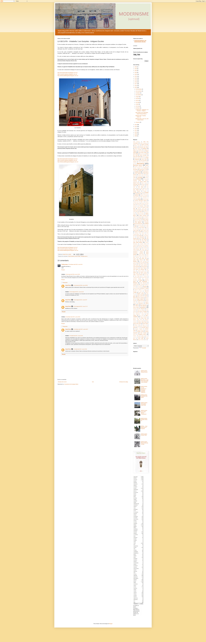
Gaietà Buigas (144, 209)
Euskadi (146, 192)
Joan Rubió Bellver (137, 242)
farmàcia (136, 195)
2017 (136, 83)
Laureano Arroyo (144, 277)
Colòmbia (139, 176)
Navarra (137, 304)
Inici (93, 381)
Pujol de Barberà (71, 256)
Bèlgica (147, 165)
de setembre (138, 94)
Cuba (134, 177)
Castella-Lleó (137, 172)
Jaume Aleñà (144, 228)
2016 (136, 85)
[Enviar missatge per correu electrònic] (74, 254)
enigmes (143, 184)
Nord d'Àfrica (135, 305)
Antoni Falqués (141, 151)
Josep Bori (135, 250)
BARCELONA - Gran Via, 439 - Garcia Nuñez (142, 119)
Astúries (134, 161)
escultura (135, 192)
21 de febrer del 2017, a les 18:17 (80, 329)
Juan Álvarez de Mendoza (138, 269)
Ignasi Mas (146, 220)
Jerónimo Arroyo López (139, 232)
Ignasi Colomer (145, 219)
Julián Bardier (136, 273)
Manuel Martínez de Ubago (141, 289)
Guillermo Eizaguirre (144, 216)
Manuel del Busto (136, 288)
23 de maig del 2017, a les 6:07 (80, 299)
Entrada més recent (62, 381)
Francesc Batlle (145, 199)
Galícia (140, 211)
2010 (136, 132)
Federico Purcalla (143, 195)
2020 (136, 78)
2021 (136, 76)
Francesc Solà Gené (142, 208)
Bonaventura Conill (143, 169)
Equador (145, 191)
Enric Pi (145, 188)
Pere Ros (141, 315)
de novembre (139, 91)
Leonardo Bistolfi (137, 278)
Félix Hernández (144, 196)
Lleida (140, 280)
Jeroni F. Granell (138, 231)
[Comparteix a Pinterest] (83, 254)
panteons (143, 307)
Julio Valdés (137, 276)
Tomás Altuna (144, 335)
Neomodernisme (144, 304)
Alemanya (135, 147)
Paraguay (135, 308)
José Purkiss (139, 247)
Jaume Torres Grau (144, 230)
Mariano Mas (141, 292)
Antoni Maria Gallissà (142, 152)
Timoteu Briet (136, 335)
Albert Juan (137, 145)
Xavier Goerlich (141, 339)
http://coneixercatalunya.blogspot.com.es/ (67, 74)
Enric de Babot (141, 185)
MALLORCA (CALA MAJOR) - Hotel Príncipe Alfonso (142, 113)
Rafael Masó (144, 318)
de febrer (138, 108)
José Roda (145, 247)
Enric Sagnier (136, 189)
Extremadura (137, 193)
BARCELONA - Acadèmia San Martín (144, 396)
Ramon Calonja (141, 320)
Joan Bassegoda (140, 236)
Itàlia (135, 226)
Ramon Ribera (145, 323)
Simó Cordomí (143, 332)
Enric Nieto (140, 188)
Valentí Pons (68, 285)
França (138, 199)
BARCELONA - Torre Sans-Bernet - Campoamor (144, 412)
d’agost (137, 96)
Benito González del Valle (141, 166)
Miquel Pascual (141, 300)
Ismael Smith (146, 224)
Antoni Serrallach (143, 155)
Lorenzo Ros (135, 284)
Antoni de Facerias (137, 149)
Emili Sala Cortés (136, 184)
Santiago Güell (140, 331)
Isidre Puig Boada (138, 224)
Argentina (137, 159)
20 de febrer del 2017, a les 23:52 (72, 316)
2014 (136, 124)
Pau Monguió (141, 308)
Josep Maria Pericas (138, 259)
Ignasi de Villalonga (138, 220)
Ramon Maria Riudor (142, 322)
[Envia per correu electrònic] (76, 254)
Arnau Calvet (144, 159)
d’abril (137, 104)
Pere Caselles (144, 312)
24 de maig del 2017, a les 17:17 (80, 306)
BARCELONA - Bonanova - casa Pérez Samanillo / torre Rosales (144, 380)
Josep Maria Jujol (143, 258)
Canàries (134, 170)
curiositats (140, 177)
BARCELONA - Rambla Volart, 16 (141, 116)
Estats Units (141, 192)
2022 (136, 74)
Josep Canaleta (142, 250)
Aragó (147, 157)
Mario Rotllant (140, 295)
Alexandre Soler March (144, 147)
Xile (146, 339)
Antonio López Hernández (139, 157)
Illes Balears (138, 222)
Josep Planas (136, 265)
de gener (138, 122)
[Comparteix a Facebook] (81, 254)
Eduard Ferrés (136, 182)
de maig (138, 102)
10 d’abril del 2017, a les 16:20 (76, 335)
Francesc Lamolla (136, 207)
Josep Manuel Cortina (140, 255)
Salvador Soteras (140, 330)
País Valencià (143, 305)
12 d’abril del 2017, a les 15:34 (80, 349)
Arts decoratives (143, 160)
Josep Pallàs (142, 262)
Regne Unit (144, 324)
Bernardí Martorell (136, 167)
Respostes (65, 282)
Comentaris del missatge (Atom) (71, 384)
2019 (136, 80)
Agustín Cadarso (136, 144)
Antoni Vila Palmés (136, 156)
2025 (136, 68)
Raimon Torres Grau (137, 319)
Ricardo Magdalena (143, 326)
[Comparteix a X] (80, 254)
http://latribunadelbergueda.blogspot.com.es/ (68, 75)
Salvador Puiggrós (139, 328)
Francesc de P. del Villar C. (138, 201)
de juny (137, 100)
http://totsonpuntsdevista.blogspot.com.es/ (67, 72)
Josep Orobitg (135, 262)
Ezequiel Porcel (146, 193)
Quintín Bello (136, 318)
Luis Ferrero (140, 285)
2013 (136, 126)
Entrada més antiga (123, 381)
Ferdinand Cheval (136, 197)
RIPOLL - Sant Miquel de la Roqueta (144, 427)
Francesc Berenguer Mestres (141, 200)
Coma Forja (145, 176)
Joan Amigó (139, 235)
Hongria (140, 218)
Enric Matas (140, 186)
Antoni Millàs (135, 153)
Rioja (134, 327)
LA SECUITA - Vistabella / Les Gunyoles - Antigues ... (142, 110)
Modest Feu (140, 301)
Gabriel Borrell (136, 209)
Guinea (135, 218)
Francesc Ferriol (143, 205)
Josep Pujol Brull (136, 266)
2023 (136, 72)
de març (138, 106)
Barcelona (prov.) (137, 165)
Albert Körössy (144, 145)
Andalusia (144, 148)
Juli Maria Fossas (143, 272)
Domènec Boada (137, 180)
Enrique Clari (144, 189)
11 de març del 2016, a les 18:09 (80, 285)
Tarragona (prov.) (84, 256)
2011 (136, 130)
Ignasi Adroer (145, 218)
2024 (136, 70)
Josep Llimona (141, 254)
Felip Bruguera (136, 196)
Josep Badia (144, 249)
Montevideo (140, 303)
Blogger (110, 623)
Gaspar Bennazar (140, 212)
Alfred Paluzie (137, 148)
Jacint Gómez (141, 227)
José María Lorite (141, 246)
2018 (136, 82)
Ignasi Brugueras (137, 219)
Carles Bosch (145, 170)
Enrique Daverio (136, 191)
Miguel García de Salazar (142, 296)
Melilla (146, 295)
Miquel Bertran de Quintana (138, 297)
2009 (136, 134)
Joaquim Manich (143, 243)
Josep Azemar (136, 249)
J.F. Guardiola (140, 226)
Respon (63, 269)
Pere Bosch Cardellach (142, 311)
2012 (136, 128)
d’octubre (138, 93)
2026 (136, 66)
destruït (139, 178)
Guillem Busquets (143, 215)
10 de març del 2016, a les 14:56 (72, 274)
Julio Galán (146, 274)
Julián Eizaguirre (144, 273)
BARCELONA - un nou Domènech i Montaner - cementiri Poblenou (144, 389)
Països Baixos (136, 307)
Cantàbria (140, 170)
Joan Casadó (141, 238)
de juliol (137, 98)
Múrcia (146, 303)
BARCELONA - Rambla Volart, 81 (144, 419)
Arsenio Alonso (136, 160)
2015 (136, 87)
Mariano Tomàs (140, 293)
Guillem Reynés (136, 216)
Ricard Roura (135, 326)
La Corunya (144, 276)
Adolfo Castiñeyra (143, 143)
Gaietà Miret (135, 211)
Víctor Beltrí (140, 338)
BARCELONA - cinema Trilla (144, 434)
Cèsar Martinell (138, 173)
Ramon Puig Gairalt (137, 323)
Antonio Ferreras (145, 156)
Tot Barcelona (64, 264)
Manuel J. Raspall (144, 288)
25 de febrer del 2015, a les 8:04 (75, 264)
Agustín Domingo (145, 144)
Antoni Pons (142, 153)
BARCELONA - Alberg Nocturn (144, 371)
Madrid (144, 286)
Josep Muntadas (143, 261)
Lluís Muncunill (143, 282)
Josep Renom (144, 266)
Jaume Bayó (135, 230)
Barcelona (140, 163)
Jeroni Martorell (146, 231)
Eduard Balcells (143, 181)
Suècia (134, 334)
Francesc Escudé (140, 204)
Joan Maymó (144, 239)
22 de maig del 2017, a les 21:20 (76, 291)
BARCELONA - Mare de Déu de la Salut (144, 443)
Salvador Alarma (145, 327)
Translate (144, 348)
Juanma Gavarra (141, 270)
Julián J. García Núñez (137, 274)
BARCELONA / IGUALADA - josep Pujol (144, 404)
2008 (136, 135)
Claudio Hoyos (141, 174)
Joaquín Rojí (135, 245)
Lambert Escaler (136, 277)
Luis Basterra (142, 284)
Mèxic (134, 296)
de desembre (139, 89)
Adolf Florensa (136, 141)
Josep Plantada (144, 265)
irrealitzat (146, 223)
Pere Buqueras (136, 312)
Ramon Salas (77, 256)
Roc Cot (138, 327)
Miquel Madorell (140, 299)
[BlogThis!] (78, 254)
